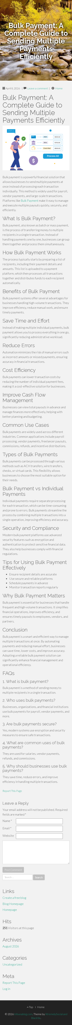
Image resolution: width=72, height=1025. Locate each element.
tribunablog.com (23, 1014)
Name (7, 821)
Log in (6, 989)
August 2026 (11, 946)
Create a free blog (14, 898)
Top (30, 1007)
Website (8, 835)
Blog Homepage (13, 904)
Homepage (10, 909)
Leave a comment (37, 88)
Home (59, 88)
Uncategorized (12, 964)
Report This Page (12, 790)
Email (7, 828)
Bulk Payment (29, 200)
